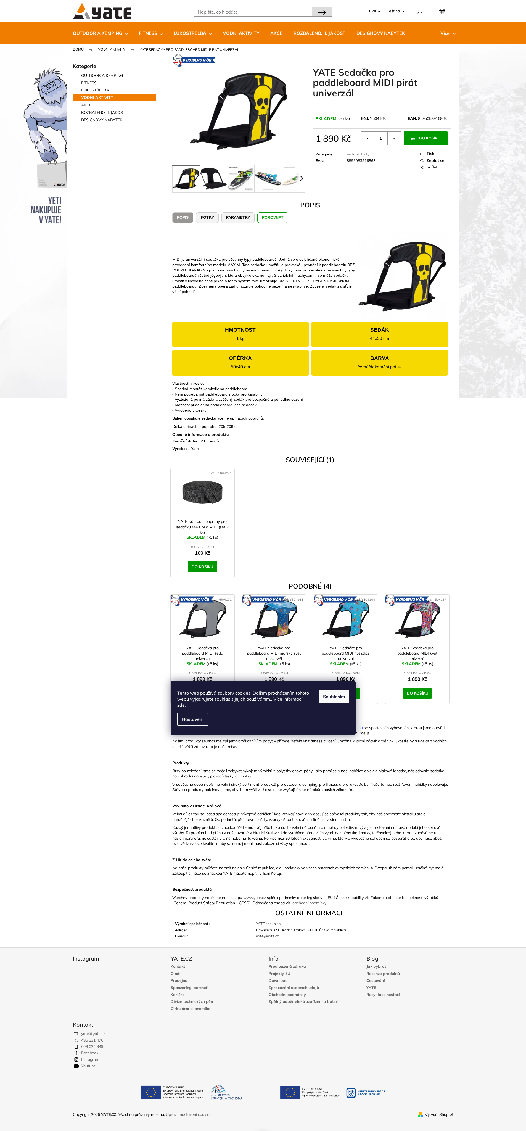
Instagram (90, 1059)
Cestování (375, 981)
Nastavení (192, 719)
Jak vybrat (376, 966)
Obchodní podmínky (287, 995)
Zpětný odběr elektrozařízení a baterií (304, 1002)
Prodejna (179, 981)
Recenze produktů (383, 974)
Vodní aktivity (97, 97)
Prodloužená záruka (287, 966)
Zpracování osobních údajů (294, 988)
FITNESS (89, 82)
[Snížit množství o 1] (367, 138)
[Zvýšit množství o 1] (394, 138)
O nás (176, 974)
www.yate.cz (254, 897)
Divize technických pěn (192, 1002)
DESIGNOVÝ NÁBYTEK (101, 119)
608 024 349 (92, 1046)
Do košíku (429, 138)
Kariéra (178, 995)
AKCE (86, 104)
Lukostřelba (95, 90)
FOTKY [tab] (207, 217)
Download (278, 981)
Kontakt (178, 966)
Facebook (89, 1052)
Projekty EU (279, 974)
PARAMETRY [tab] (238, 217)
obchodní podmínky (309, 902)
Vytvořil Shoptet (439, 1114)
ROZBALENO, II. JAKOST (103, 112)
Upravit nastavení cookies (188, 1114)
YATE (371, 988)
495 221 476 (92, 1040)
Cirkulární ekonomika (191, 1009)
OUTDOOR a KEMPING (102, 75)
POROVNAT (273, 217)
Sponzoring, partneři (190, 988)
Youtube (88, 1065)
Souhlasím (334, 696)
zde (181, 705)
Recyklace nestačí (383, 995)
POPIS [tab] (183, 217)
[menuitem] (100, 33)
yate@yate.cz (93, 1033)
